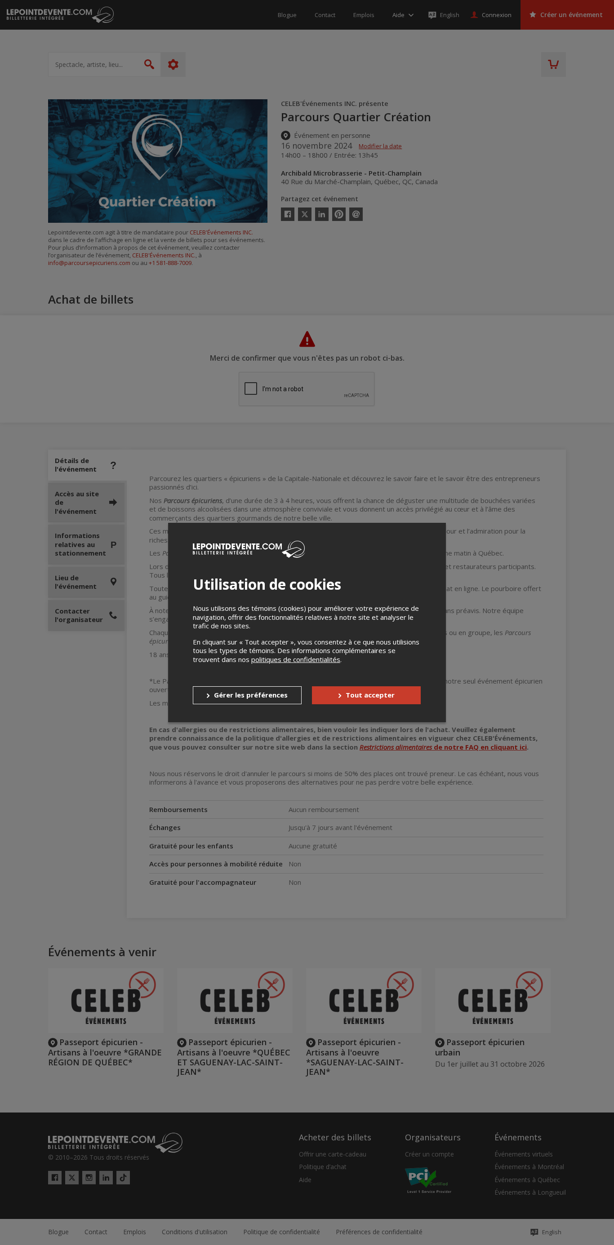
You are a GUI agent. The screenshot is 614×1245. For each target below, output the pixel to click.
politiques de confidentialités (295, 659)
